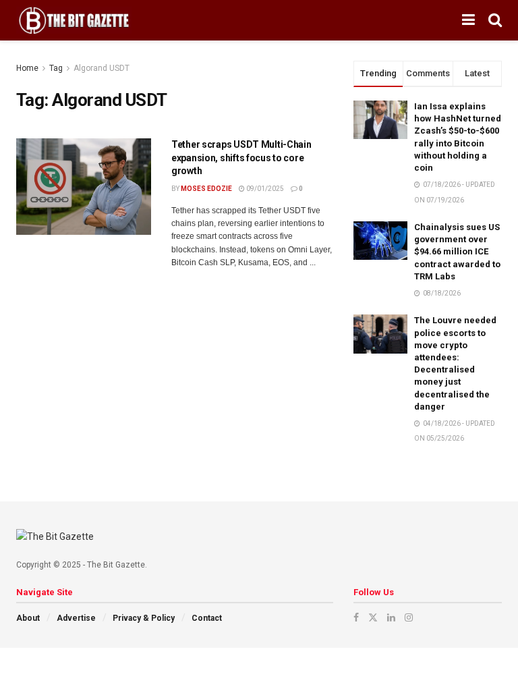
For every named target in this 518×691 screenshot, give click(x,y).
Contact (207, 618)
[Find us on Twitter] (373, 617)
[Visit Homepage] (74, 20)
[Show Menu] (468, 20)
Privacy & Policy (144, 618)
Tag (56, 68)
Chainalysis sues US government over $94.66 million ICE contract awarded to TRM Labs (457, 251)
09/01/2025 (264, 188)
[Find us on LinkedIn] (391, 617)
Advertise (76, 618)
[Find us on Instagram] (409, 617)
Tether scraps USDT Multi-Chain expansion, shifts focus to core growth (241, 157)
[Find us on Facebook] (356, 617)
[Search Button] (495, 20)
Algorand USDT (102, 68)
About (28, 618)
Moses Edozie (206, 188)
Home (27, 68)
